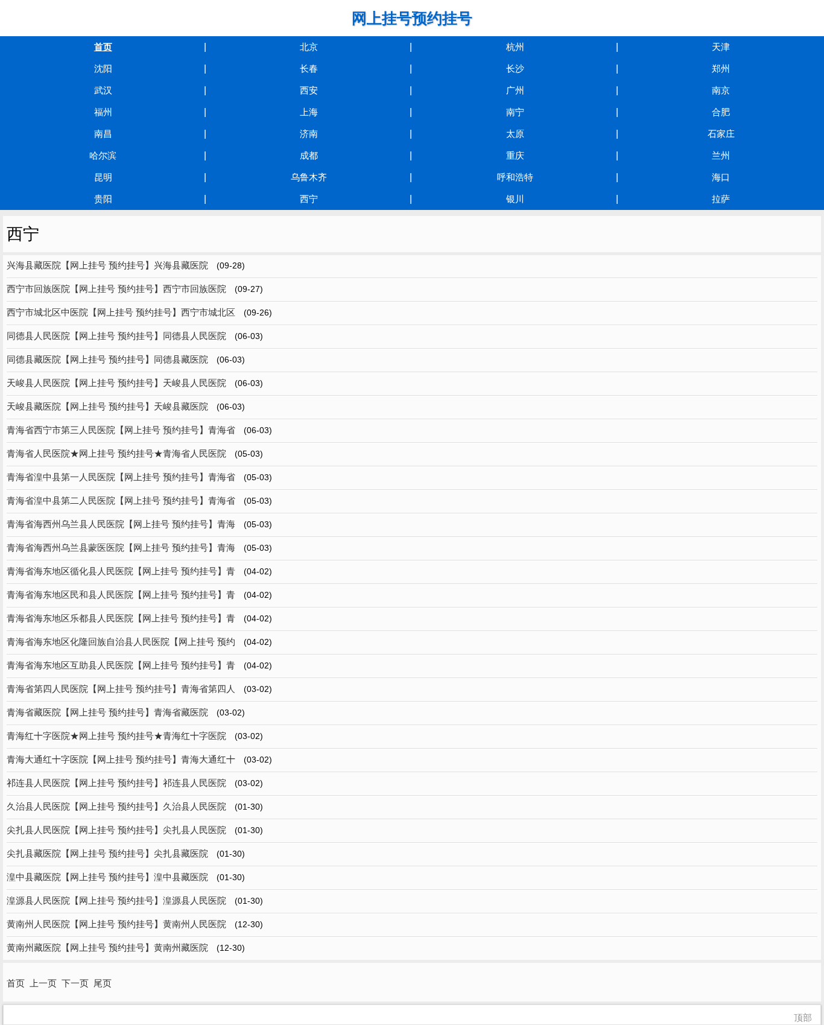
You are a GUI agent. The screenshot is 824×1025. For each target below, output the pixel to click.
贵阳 (103, 199)
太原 (515, 134)
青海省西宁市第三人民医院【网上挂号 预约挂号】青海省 (121, 430)
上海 (309, 112)
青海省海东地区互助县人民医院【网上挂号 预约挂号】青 (121, 665)
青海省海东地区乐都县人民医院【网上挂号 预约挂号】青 (121, 618)
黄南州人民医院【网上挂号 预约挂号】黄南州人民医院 (116, 924)
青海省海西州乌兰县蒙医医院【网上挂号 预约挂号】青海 (121, 547)
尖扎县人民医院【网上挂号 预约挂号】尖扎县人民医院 (116, 830)
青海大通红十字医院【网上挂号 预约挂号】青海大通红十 (121, 759)
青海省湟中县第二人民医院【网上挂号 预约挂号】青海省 (121, 500)
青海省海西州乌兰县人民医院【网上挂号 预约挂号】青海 (121, 524)
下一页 (75, 983)
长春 (309, 68)
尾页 (102, 983)
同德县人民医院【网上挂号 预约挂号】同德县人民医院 (116, 336)
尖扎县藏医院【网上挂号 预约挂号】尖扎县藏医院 (107, 853)
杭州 (515, 47)
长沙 (515, 68)
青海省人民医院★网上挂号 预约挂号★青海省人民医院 (116, 453)
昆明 (103, 177)
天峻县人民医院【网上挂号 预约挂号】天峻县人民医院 (116, 383)
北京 (309, 47)
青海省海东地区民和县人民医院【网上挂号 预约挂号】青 (121, 594)
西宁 (309, 199)
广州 (515, 90)
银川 (515, 199)
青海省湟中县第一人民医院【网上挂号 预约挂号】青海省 (121, 477)
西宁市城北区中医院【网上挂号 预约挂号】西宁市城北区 (121, 312)
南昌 (103, 134)
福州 (103, 112)
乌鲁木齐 (309, 177)
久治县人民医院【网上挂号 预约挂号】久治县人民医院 (116, 806)
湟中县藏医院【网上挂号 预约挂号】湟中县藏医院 (107, 877)
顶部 (803, 1017)
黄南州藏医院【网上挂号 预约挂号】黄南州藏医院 (107, 947)
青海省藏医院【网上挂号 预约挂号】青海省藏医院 (107, 712)
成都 (309, 155)
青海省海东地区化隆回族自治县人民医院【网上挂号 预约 (121, 641)
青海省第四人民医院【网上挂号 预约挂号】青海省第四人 (121, 689)
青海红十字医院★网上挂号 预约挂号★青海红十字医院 (116, 736)
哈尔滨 (102, 155)
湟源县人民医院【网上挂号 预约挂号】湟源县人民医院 (116, 900)
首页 (103, 47)
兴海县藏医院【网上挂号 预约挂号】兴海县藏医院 (107, 265)
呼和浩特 (515, 177)
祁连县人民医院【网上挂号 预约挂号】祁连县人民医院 (116, 783)
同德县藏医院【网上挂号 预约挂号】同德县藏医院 (107, 359)
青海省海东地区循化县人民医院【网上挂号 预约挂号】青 (121, 571)
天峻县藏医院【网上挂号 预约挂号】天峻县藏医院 (107, 406)
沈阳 (103, 68)
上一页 (43, 983)
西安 (309, 90)
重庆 (515, 155)
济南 (309, 134)
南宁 (515, 112)
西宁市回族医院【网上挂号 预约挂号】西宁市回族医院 (116, 289)
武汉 (103, 90)
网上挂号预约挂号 (412, 18)
